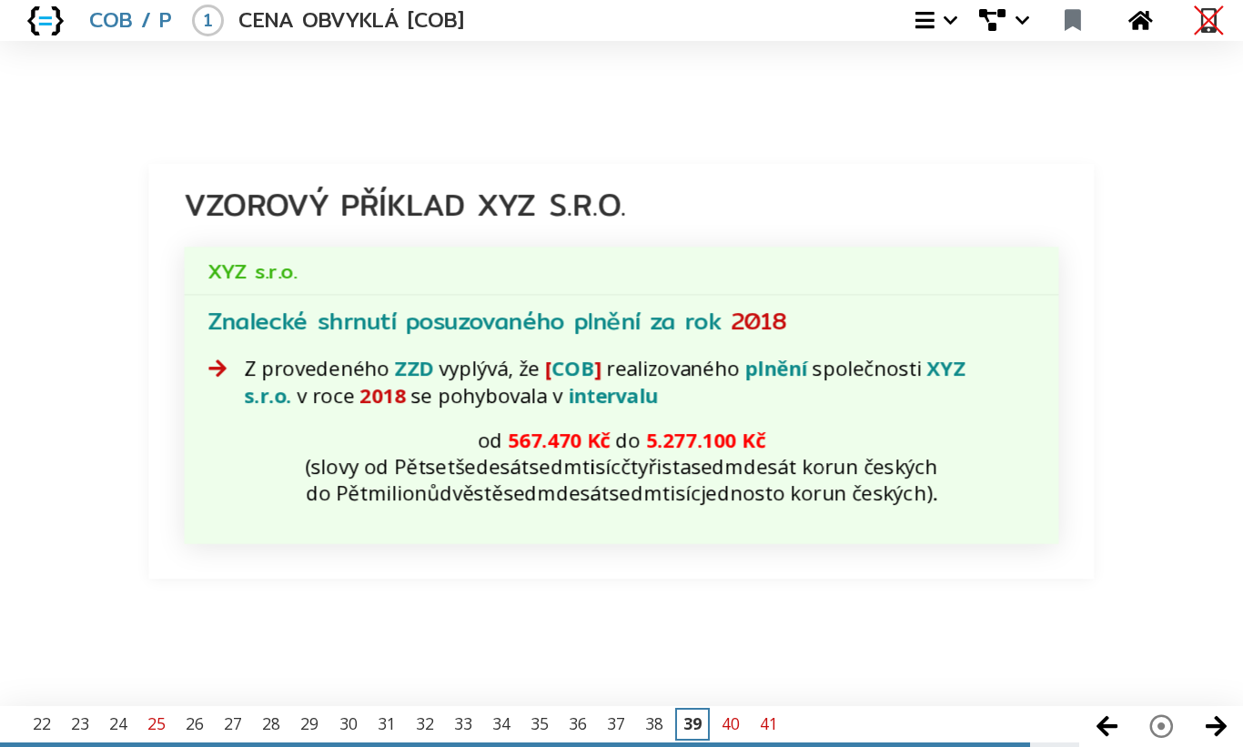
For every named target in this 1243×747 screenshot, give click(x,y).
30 (348, 723)
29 (309, 723)
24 (118, 723)
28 (271, 723)
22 (42, 723)
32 (425, 723)
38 (654, 723)
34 (501, 723)
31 (387, 723)
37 (616, 723)
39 (692, 723)
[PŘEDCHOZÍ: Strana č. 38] (1106, 726)
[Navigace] (1161, 726)
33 (463, 723)
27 (233, 723)
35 (540, 723)
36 (578, 723)
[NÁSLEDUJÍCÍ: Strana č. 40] (1215, 726)
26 (195, 723)
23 (80, 723)
